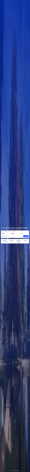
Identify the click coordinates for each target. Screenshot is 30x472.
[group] (5, 233)
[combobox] (5, 233)
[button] (24, 1)
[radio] (2, 231)
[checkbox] (14, 231)
